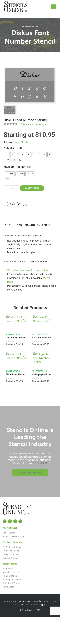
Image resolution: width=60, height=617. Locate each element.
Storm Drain (8, 586)
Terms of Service (32, 604)
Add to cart (32, 188)
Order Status (9, 532)
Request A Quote (11, 558)
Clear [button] (7, 178)
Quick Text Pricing (11, 550)
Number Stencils (30, 26)
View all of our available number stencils (29, 270)
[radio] (7, 154)
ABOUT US (40, 463)
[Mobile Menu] (53, 6)
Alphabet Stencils (11, 572)
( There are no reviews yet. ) (34, 124)
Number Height (14, 147)
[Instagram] (20, 521)
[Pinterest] (15, 521)
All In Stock (8, 568)
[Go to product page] (16, 322)
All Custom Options (12, 547)
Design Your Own (11, 554)
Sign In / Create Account (14, 536)
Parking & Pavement (12, 579)
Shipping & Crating (12, 583)
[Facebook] (5, 521)
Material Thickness (17, 167)
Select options (23, 319)
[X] (10, 521)
